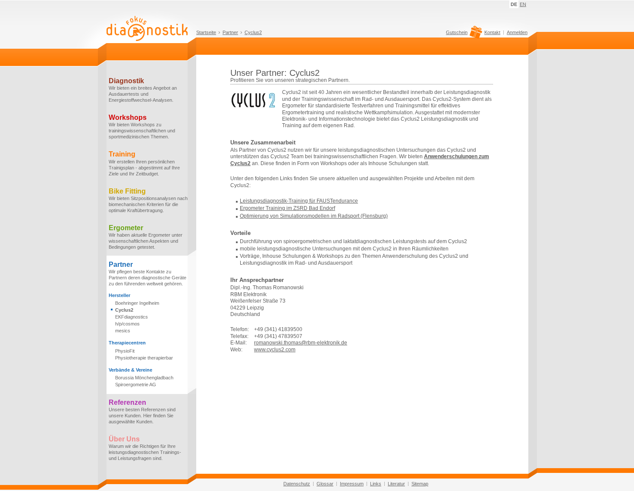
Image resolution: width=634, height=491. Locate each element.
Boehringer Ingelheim (137, 303)
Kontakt (492, 32)
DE (514, 4)
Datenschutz (296, 483)
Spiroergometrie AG (135, 384)
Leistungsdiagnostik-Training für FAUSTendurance (299, 201)
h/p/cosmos (127, 323)
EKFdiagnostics (131, 316)
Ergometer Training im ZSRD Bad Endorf (287, 208)
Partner (230, 32)
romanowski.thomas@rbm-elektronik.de (300, 343)
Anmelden (517, 32)
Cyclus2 (253, 32)
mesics (122, 330)
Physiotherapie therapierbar (144, 357)
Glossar (325, 483)
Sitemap (419, 483)
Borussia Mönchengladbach (144, 377)
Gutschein (457, 32)
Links (375, 483)
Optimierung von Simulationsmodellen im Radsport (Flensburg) (314, 216)
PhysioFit (125, 350)
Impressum (352, 483)
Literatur (396, 483)
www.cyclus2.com (274, 350)
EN (523, 4)
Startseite (206, 32)
